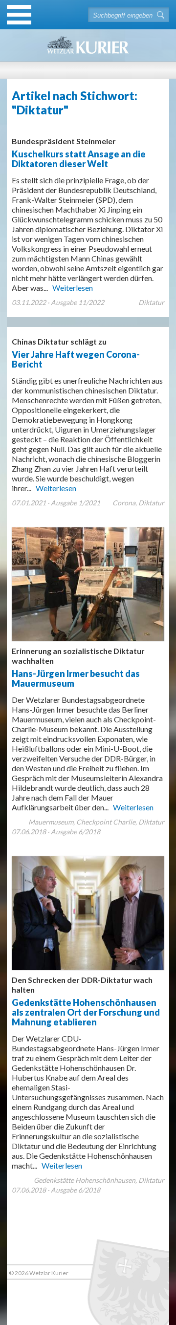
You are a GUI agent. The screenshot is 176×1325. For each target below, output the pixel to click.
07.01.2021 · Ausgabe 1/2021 (56, 503)
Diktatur (151, 302)
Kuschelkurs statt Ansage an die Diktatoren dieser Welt (79, 152)
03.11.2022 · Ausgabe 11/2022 (58, 302)
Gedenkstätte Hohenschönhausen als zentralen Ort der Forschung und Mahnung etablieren (86, 1001)
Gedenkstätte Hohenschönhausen (84, 1180)
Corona (123, 503)
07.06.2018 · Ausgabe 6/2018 (56, 831)
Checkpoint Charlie (105, 822)
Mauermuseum (50, 822)
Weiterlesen (72, 287)
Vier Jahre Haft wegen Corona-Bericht (76, 353)
